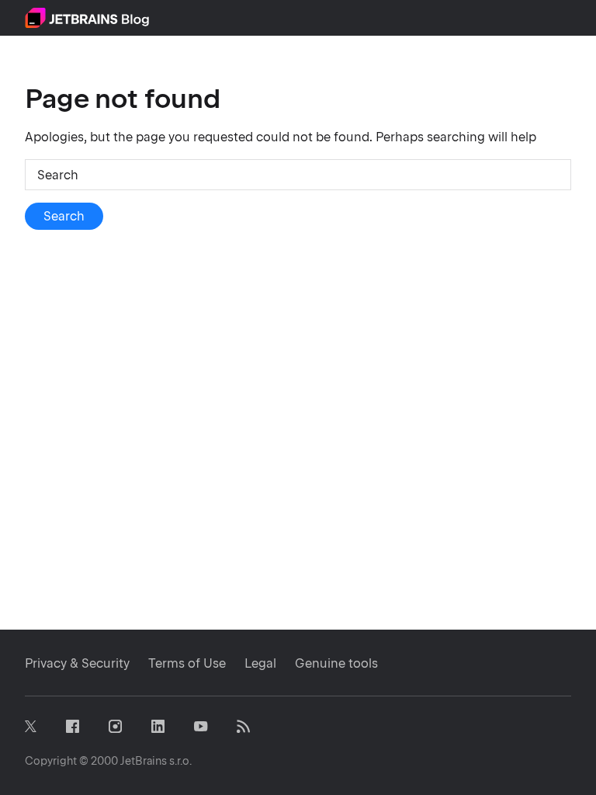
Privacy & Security (77, 663)
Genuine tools (336, 663)
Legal (260, 663)
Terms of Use (187, 663)
